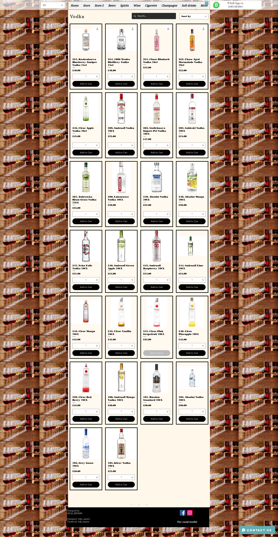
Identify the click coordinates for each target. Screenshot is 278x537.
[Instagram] (190, 513)
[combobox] (194, 16)
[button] (207, 2)
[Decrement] (74, 76)
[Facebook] (182, 513)
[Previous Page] (131, 504)
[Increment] (97, 76)
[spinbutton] (85, 76)
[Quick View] (86, 40)
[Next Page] (146, 504)
